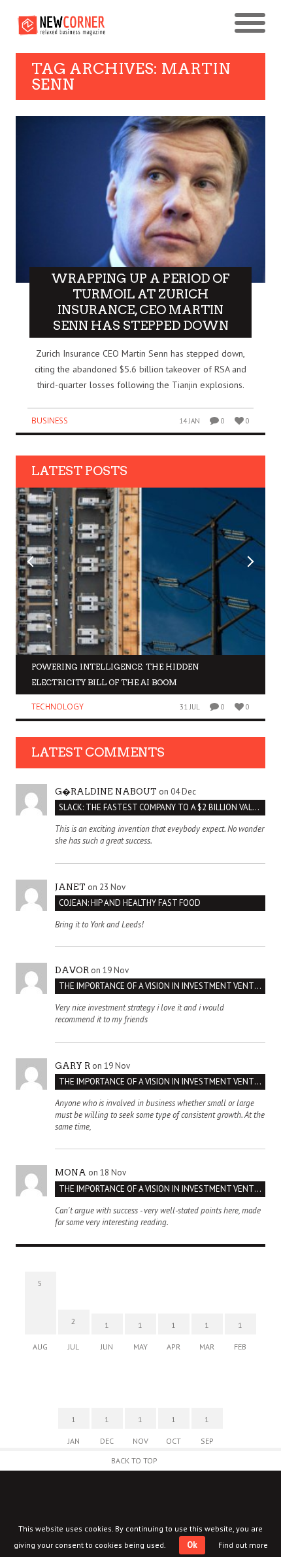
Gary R (72, 1066)
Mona (70, 1172)
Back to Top (134, 1460)
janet (70, 887)
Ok (192, 1544)
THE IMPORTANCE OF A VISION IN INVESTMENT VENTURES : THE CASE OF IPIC (162, 986)
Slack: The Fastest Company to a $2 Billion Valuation (162, 807)
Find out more (243, 1545)
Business (49, 420)
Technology (57, 706)
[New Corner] (78, 24)
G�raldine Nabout (106, 791)
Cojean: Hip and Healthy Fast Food (130, 902)
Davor (72, 970)
